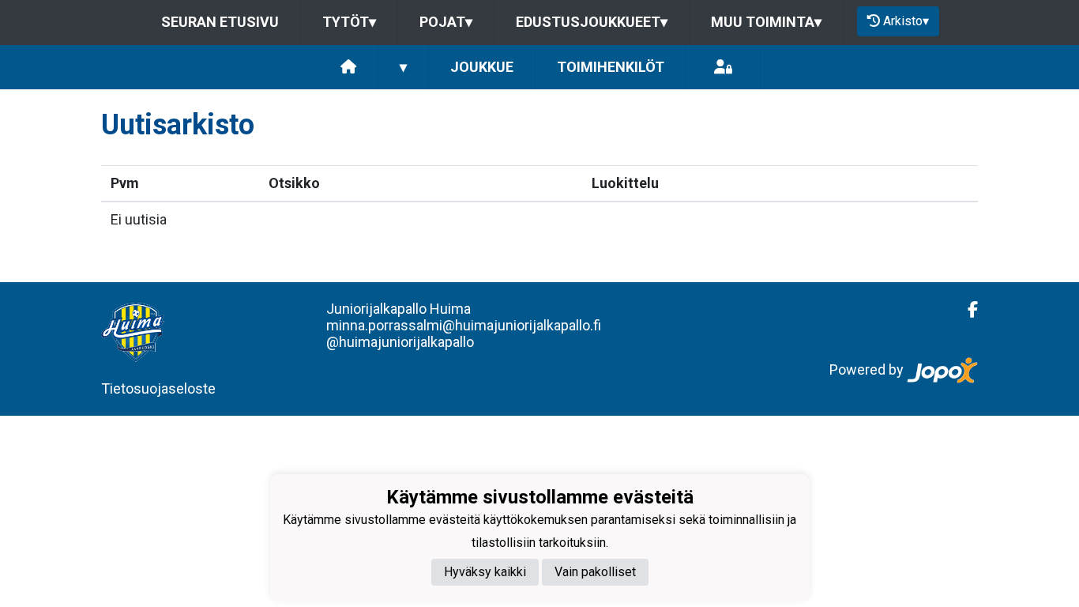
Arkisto (906, 20)
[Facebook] (966, 310)
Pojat (445, 21)
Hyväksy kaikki (485, 571)
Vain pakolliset (595, 571)
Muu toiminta (766, 21)
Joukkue (481, 66)
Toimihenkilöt (610, 66)
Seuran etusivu (220, 21)
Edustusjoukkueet (591, 21)
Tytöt (349, 21)
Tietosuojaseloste (158, 388)
